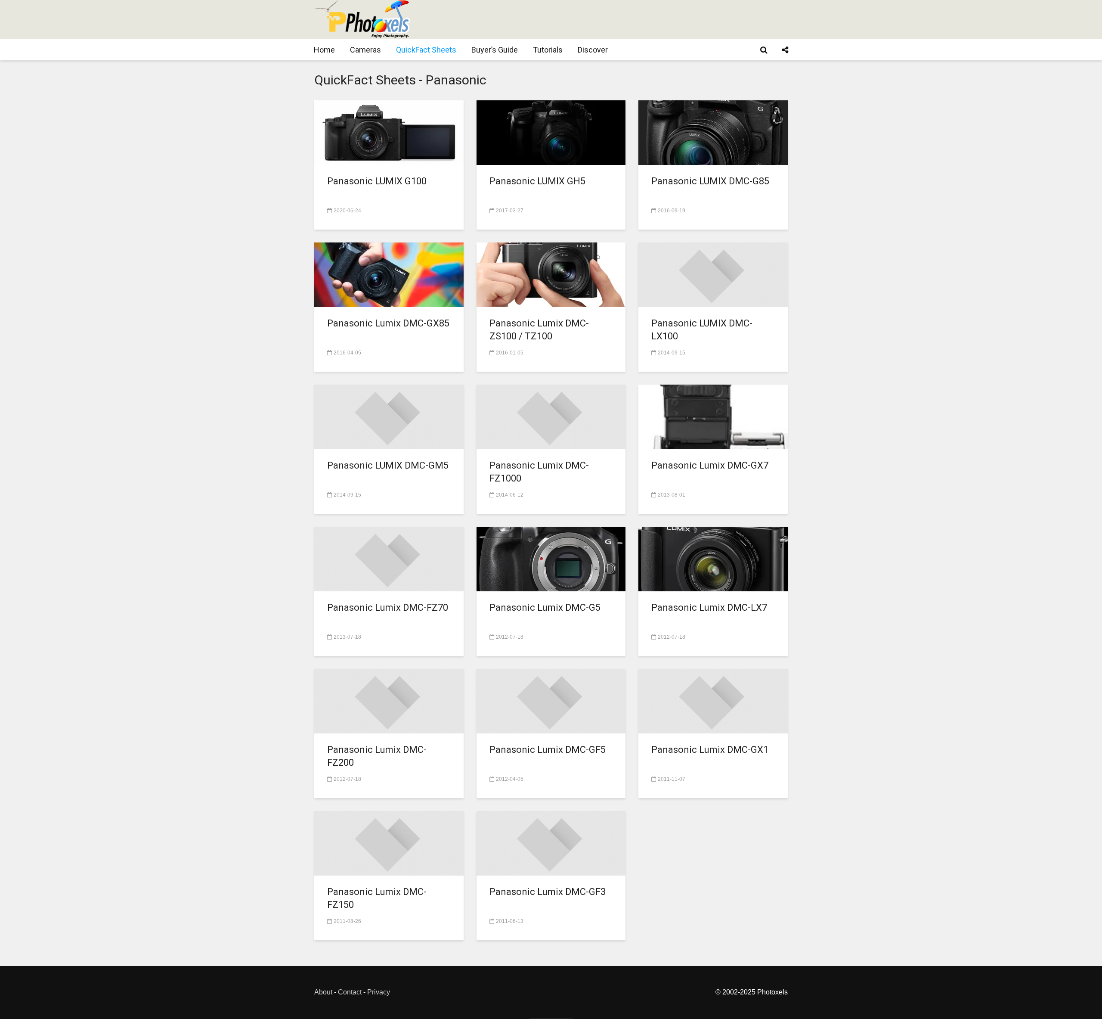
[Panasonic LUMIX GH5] (551, 132)
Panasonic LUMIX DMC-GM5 (388, 465)
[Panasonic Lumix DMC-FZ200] (389, 700)
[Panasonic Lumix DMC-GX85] (389, 274)
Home (324, 49)
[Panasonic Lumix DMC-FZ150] (389, 842)
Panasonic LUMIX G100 (377, 181)
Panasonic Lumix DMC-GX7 (709, 465)
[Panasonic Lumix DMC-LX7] (713, 558)
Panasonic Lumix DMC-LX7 (709, 607)
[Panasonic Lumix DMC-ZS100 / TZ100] (551, 274)
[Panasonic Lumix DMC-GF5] (551, 700)
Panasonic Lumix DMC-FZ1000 (539, 472)
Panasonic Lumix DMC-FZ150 (377, 898)
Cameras (365, 49)
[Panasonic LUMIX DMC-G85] (713, 132)
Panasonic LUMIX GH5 (537, 181)
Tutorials (548, 49)
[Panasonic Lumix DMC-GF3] (551, 842)
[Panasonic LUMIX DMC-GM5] (389, 416)
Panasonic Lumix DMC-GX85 (388, 323)
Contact (350, 992)
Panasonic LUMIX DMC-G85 (710, 181)
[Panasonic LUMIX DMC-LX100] (713, 274)
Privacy (378, 992)
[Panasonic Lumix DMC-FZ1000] (551, 416)
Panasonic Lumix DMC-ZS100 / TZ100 (539, 330)
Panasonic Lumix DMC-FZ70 (387, 607)
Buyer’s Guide (494, 49)
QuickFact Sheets (426, 49)
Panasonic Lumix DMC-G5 (545, 607)
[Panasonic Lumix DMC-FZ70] (389, 558)
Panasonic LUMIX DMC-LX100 (701, 330)
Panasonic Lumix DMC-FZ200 (377, 756)
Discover (593, 49)
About (323, 992)
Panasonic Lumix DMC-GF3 (547, 891)
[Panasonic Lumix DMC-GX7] (713, 416)
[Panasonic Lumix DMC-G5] (551, 558)
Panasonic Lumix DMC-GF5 (547, 749)
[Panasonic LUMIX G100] (389, 132)
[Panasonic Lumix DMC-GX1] (713, 700)
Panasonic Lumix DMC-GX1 (709, 749)
